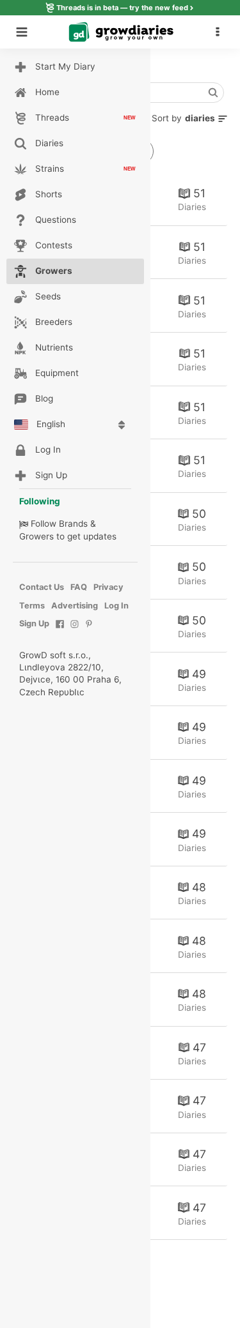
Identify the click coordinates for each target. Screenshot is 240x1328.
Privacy (108, 587)
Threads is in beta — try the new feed (122, 7)
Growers (36, 536)
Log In (116, 605)
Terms (32, 605)
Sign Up (34, 623)
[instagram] (74, 630)
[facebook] (60, 630)
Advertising (74, 605)
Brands (73, 523)
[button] (221, 32)
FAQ (78, 587)
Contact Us (41, 587)
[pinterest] (89, 630)
